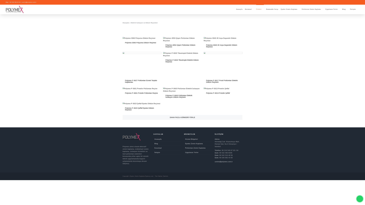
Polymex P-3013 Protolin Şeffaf (218, 93)
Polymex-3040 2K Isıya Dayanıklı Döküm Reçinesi (221, 46)
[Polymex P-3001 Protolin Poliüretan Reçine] (140, 88)
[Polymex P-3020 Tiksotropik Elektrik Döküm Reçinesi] (182, 53)
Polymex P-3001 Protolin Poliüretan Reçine (141, 93)
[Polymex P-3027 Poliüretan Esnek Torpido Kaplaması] (142, 53)
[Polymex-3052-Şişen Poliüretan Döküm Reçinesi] (182, 38)
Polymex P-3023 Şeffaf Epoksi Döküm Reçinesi (139, 109)
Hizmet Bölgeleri (191, 139)
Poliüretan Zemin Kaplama (195, 148)
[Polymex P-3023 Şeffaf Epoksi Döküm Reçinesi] (141, 103)
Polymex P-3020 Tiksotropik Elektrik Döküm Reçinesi (182, 61)
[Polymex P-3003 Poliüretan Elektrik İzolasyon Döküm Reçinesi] (182, 88)
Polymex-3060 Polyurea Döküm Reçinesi (140, 43)
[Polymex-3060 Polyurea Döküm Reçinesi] (139, 38)
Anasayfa (126, 23)
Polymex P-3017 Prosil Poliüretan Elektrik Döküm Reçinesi (222, 81)
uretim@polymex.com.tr (29, 2)
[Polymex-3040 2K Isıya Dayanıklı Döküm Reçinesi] (223, 38)
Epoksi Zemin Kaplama (194, 143)
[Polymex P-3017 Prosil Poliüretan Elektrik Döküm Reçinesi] (223, 53)
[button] (358, 9)
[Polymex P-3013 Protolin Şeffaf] (216, 88)
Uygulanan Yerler (191, 152)
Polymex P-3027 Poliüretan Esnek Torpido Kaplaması (141, 81)
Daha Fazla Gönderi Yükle (182, 117)
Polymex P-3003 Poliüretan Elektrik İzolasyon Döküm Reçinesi (178, 96)
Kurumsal (158, 148)
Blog (156, 143)
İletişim (157, 152)
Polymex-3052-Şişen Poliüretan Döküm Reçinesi (180, 46)
